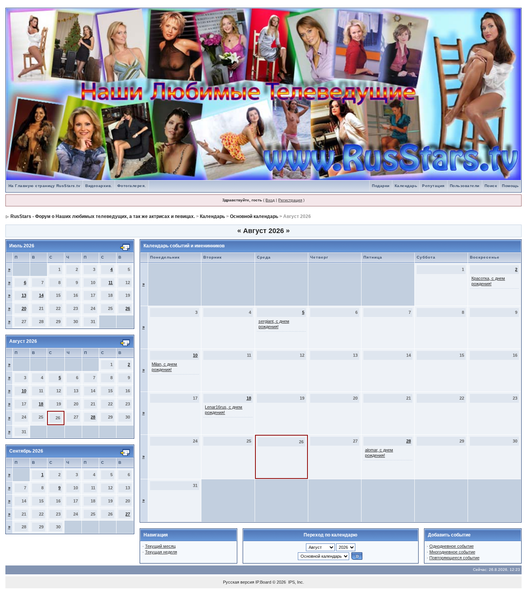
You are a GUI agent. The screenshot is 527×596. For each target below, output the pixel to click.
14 (41, 295)
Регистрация (290, 200)
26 (127, 308)
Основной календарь (254, 216)
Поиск (491, 186)
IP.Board (263, 582)
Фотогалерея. (131, 186)
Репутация (433, 186)
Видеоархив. (98, 186)
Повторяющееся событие (454, 557)
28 (93, 417)
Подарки (381, 186)
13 (24, 295)
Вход (270, 200)
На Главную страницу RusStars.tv (44, 186)
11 (110, 282)
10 (24, 390)
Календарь (406, 186)
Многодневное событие (452, 552)
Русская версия (238, 582)
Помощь (510, 186)
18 (41, 404)
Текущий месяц (160, 546)
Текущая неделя (161, 552)
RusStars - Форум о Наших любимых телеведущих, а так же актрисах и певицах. (102, 216)
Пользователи (465, 186)
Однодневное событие (451, 546)
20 (24, 308)
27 (127, 514)
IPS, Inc (295, 582)
